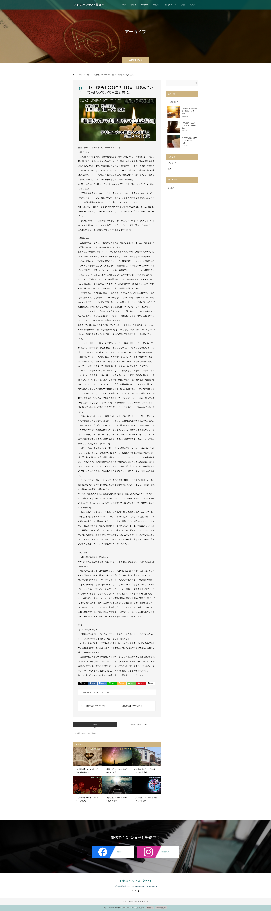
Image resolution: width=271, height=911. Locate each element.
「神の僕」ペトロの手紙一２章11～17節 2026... (189, 111)
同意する (150, 908)
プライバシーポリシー (129, 901)
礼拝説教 (133, 5)
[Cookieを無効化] (268, 908)
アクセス (193, 5)
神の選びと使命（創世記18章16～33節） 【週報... (189, 140)
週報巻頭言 (144, 5)
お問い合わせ (144, 901)
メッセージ (172, 163)
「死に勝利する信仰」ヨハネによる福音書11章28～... (189, 125)
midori (89, 692)
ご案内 (124, 5)
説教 (97, 692)
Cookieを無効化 (161, 908)
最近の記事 (174, 102)
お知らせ (156, 5)
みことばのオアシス (169, 5)
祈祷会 (183, 5)
